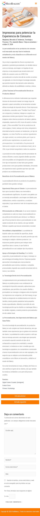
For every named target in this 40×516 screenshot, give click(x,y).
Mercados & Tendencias (17, 40)
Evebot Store (6, 385)
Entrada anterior (20, 396)
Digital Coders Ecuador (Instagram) (13, 382)
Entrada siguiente (20, 402)
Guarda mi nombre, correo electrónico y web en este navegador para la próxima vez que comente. (19, 483)
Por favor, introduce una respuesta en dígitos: (18, 491)
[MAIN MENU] (36, 3)
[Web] (20, 474)
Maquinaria (5, 40)
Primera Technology (8, 388)
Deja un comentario (30, 42)
